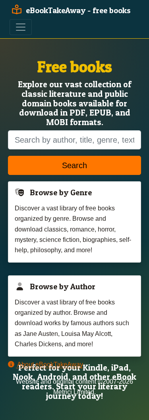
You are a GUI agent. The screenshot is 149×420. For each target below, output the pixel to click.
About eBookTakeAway (49, 364)
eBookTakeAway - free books (77, 10)
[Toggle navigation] (21, 27)
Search (74, 165)
